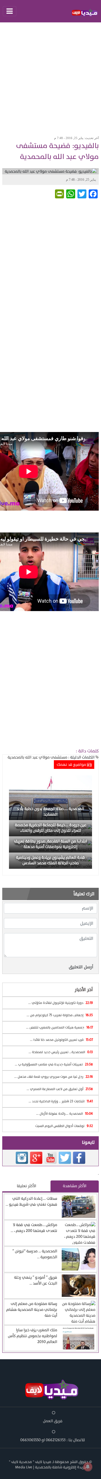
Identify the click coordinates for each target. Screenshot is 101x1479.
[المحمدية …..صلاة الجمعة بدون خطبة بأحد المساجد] (50, 797)
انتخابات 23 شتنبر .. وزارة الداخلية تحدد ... (61, 1101)
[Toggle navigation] (9, 11)
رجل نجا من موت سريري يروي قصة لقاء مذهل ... (53, 1076)
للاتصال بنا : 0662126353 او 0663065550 (52, 1440)
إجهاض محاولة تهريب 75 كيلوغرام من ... (60, 1015)
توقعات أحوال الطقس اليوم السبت (64, 1126)
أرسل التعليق (81, 967)
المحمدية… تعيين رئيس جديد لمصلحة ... (61, 1052)
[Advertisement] (50, 77)
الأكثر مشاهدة (74, 1186)
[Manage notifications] (87, 1466)
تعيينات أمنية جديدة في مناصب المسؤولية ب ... (54, 1064)
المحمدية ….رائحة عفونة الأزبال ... (64, 1113)
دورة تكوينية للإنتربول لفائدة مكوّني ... (60, 1003)
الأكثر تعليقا (26, 1186)
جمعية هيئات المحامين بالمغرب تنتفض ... (59, 1027)
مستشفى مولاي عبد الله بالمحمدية (37, 757)
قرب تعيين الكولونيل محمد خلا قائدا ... (61, 1040)
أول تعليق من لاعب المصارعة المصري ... (60, 1089)
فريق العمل (53, 1421)
